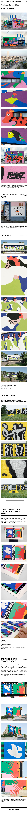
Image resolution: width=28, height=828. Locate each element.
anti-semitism (17, 226)
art (12, 799)
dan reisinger (23, 799)
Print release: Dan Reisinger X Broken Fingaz (10, 511)
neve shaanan (12, 187)
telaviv (18, 187)
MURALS (7, 186)
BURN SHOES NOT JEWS (9, 196)
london (2, 228)
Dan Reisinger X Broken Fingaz (9, 660)
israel (5, 187)
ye (18, 228)
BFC (15, 186)
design (2, 800)
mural (8, 187)
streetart (2, 801)
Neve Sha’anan (8, 8)
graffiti (2, 187)
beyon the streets (23, 226)
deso (13, 227)
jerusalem (11, 800)
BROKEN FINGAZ (13, 1)
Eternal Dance (8, 395)
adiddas (12, 226)
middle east (6, 228)
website (8, 675)
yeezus (20, 228)
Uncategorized (12, 186)
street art (14, 228)
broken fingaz (19, 186)
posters (22, 800)
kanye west (22, 227)
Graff (23, 186)
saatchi (10, 228)
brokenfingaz (9, 227)
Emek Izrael (7, 235)
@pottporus (10, 401)
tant (15, 187)
